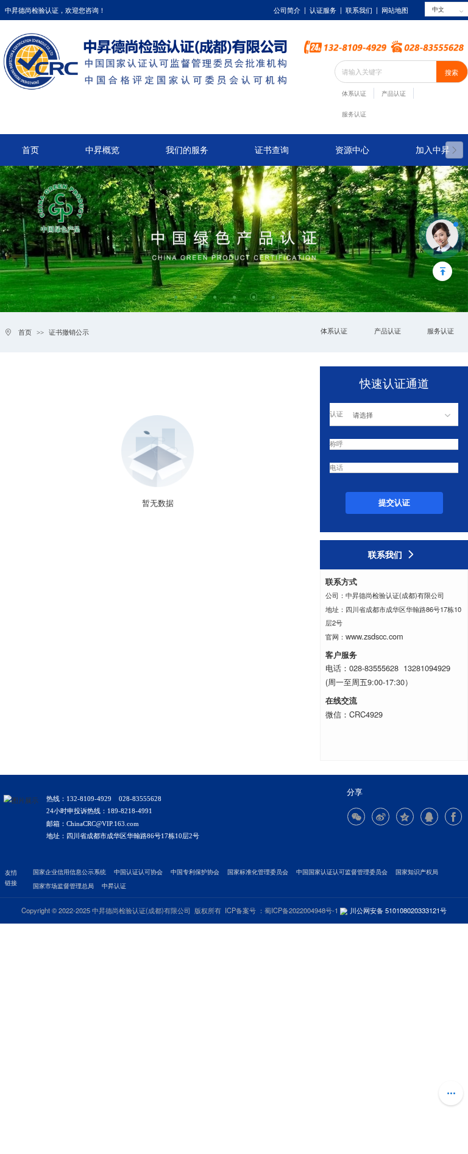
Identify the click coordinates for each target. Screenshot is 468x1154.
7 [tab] (293, 297)
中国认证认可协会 (138, 872)
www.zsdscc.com (374, 636)
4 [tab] (234, 297)
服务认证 (354, 114)
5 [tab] (254, 297)
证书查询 (272, 150)
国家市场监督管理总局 (63, 886)
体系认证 (354, 93)
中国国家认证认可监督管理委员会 (342, 872)
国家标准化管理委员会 (257, 872)
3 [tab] (215, 297)
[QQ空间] (405, 816)
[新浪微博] (380, 816)
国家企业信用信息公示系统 (69, 872)
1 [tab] (176, 297)
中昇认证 (114, 886)
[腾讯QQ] (429, 816)
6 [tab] (273, 297)
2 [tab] (195, 297)
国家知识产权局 (416, 872)
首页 (30, 150)
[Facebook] (454, 816)
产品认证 (393, 93)
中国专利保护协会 (195, 872)
